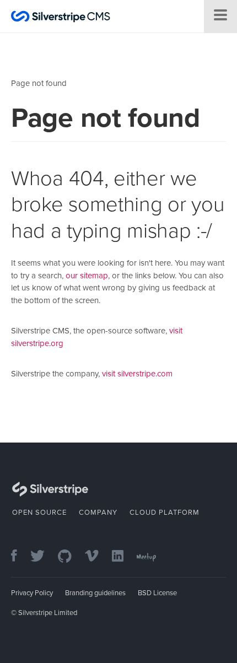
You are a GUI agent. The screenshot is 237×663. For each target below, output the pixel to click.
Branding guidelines (95, 593)
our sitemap (87, 276)
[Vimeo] (97, 556)
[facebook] (19, 556)
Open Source (39, 512)
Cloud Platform (165, 512)
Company (98, 512)
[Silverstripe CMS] (60, 17)
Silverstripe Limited (47, 612)
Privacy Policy (32, 593)
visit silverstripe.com (137, 374)
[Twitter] (43, 556)
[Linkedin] (123, 556)
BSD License (157, 593)
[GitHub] (70, 556)
